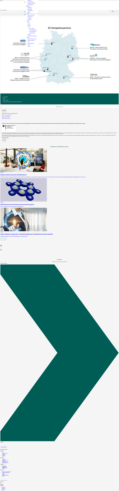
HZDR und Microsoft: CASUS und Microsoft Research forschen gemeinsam (17, 204)
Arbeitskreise (4, 459)
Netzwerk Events (4, 453)
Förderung (4, 101)
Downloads (3, 487)
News (3, 452)
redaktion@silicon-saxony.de (6, 118)
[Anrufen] (59, 250)
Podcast (3, 454)
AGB (2, 489)
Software (4, 98)
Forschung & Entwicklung (10, 101)
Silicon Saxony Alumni (5, 472)
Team (3, 473)
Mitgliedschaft (4, 466)
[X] (0, 482)
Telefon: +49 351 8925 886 (6, 116)
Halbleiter (7, 236)
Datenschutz (3, 488)
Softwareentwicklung (20, 206)
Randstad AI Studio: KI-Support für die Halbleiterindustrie (13, 174)
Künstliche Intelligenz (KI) (18, 101)
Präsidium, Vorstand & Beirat (6, 471)
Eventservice (4, 461)
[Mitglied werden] (59, 241)
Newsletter (3, 455)
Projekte (3, 460)
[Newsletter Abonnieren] (59, 353)
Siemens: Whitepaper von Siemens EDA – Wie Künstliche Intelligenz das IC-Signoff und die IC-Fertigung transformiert (26, 234)
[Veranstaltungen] (59, 246)
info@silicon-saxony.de (3, 449)
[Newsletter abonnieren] (59, 254)
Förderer (3, 468)
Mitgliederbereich (4, 467)
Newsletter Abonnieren (3, 263)
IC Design (10, 236)
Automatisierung (2, 236)
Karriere (3, 474)
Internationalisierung (5, 462)
